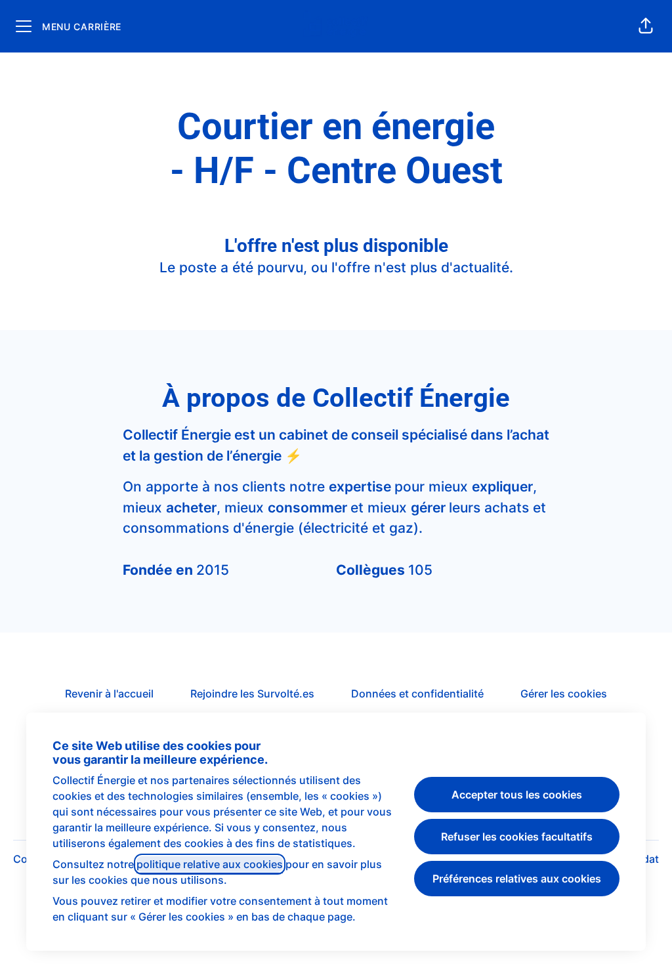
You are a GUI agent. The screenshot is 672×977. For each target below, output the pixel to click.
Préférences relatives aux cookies (516, 878)
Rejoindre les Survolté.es (252, 693)
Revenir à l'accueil (109, 693)
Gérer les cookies (563, 693)
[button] (645, 26)
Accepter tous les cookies (517, 794)
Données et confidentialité (417, 693)
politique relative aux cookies (209, 864)
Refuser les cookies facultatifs (517, 836)
